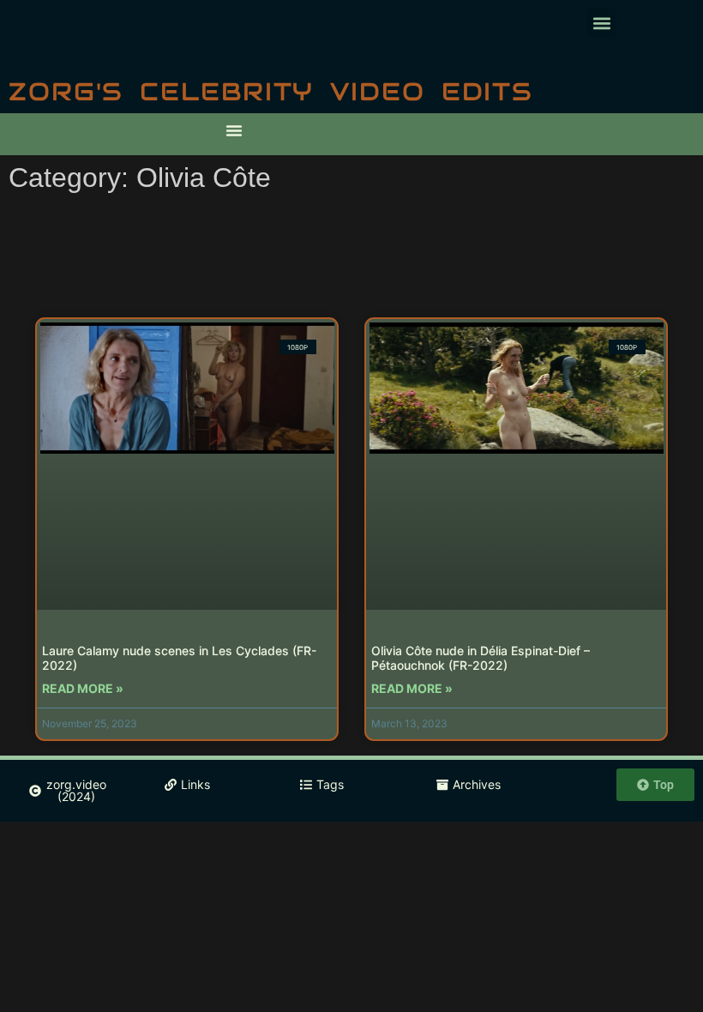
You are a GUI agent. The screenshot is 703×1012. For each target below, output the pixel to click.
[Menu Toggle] (234, 130)
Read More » (82, 688)
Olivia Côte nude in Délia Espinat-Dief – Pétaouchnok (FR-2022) (480, 657)
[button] (601, 23)
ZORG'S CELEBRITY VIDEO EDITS (271, 91)
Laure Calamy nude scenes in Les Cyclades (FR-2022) (179, 657)
